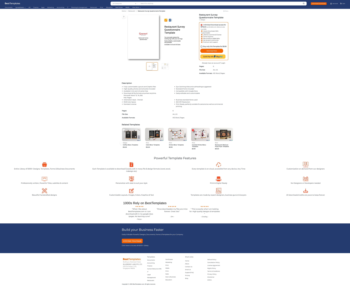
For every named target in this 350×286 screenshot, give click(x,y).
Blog (186, 278)
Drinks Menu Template (176, 145)
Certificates (169, 259)
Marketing (50, 7)
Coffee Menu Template (130, 145)
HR (29, 7)
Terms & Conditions (213, 271)
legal (42, 7)
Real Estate (119, 7)
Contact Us (188, 267)
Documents (8, 7)
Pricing (187, 275)
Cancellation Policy (213, 262)
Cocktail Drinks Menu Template (199, 145)
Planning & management (79, 7)
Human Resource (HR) (154, 269)
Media (127, 7)
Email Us (188, 269)
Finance (35, 7)
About (187, 264)
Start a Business (170, 277)
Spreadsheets (19, 7)
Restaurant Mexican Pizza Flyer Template (222, 145)
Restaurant (93, 7)
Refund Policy (211, 259)
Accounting (60, 7)
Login (223, 63)
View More (135, 7)
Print (101, 7)
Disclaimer (210, 277)
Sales (167, 274)
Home (124, 11)
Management (151, 277)
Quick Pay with (208, 56)
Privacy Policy (211, 274)
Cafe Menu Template (153, 145)
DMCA (209, 280)
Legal (149, 274)
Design (203, 20)
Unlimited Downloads (319, 3)
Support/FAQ (189, 272)
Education (109, 7)
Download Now (212, 51)
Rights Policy (211, 268)
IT (67, 7)
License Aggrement (213, 265)
